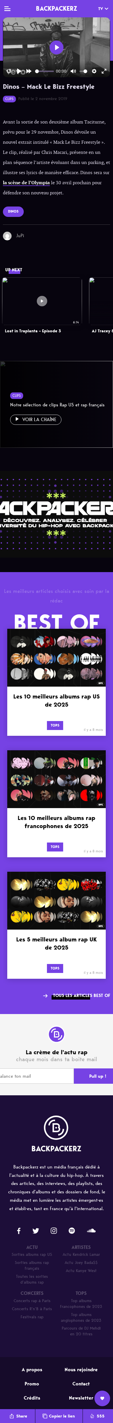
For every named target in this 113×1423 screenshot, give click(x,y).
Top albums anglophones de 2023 (81, 1317)
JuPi (20, 236)
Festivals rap (32, 1317)
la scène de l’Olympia (26, 183)
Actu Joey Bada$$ (81, 1262)
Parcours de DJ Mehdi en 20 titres (81, 1331)
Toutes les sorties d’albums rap (32, 1279)
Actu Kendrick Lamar (81, 1254)
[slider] (44, 71)
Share (21, 1416)
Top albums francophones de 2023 (81, 1303)
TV (100, 9)
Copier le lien (62, 1416)
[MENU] (7, 8)
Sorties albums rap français (32, 1265)
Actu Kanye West (81, 1270)
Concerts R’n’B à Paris (32, 1309)
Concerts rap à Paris (32, 1301)
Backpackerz (56, 8)
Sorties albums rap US (32, 1254)
